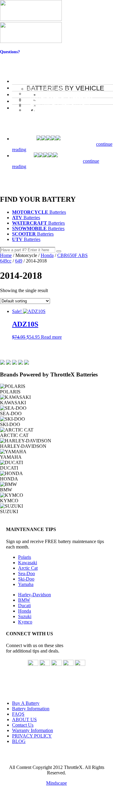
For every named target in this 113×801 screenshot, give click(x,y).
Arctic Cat (28, 568)
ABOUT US (24, 719)
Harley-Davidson (34, 594)
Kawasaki (27, 562)
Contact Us (10, 56)
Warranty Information (32, 730)
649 (18, 260)
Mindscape (56, 783)
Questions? (10, 52)
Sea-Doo (26, 573)
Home (6, 255)
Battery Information (30, 708)
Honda (47, 255)
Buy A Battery (25, 703)
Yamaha (25, 584)
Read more (51, 337)
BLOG (19, 741)
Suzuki (24, 616)
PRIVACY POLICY (32, 735)
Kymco (25, 621)
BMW (24, 600)
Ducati (24, 605)
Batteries (39, 212)
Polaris (24, 557)
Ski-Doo (26, 578)
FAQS (18, 714)
